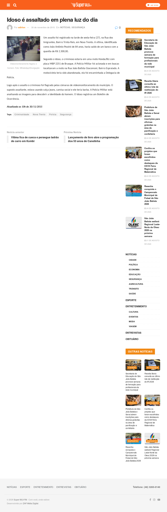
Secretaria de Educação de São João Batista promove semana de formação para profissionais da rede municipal (151, 53)
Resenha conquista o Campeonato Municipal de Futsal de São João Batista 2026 (151, 195)
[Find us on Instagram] (154, 500)
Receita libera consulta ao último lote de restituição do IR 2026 (151, 86)
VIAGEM (133, 326)
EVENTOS (133, 316)
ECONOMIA (134, 269)
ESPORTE (131, 300)
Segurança (65, 114)
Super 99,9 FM (20, 499)
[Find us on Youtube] (159, 500)
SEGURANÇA (78, 27)
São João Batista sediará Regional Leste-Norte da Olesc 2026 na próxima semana (152, 227)
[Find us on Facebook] (150, 500)
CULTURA (133, 311)
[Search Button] (14, 5)
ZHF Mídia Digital (30, 503)
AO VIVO (154, 5)
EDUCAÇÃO (134, 274)
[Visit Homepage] (81, 5)
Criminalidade (22, 114)
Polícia (52, 114)
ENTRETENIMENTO (136, 306)
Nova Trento (39, 114)
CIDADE (133, 259)
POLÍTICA (133, 264)
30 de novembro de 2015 (43, 27)
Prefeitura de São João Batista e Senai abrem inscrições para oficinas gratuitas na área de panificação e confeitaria (152, 120)
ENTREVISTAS (133, 332)
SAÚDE (132, 293)
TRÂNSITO (134, 288)
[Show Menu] (8, 5)
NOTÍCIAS (65, 27)
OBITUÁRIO (132, 339)
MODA (132, 321)
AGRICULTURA (136, 283)
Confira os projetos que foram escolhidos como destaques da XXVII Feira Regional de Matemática (151, 417)
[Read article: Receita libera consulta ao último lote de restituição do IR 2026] (134, 85)
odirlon (21, 27)
